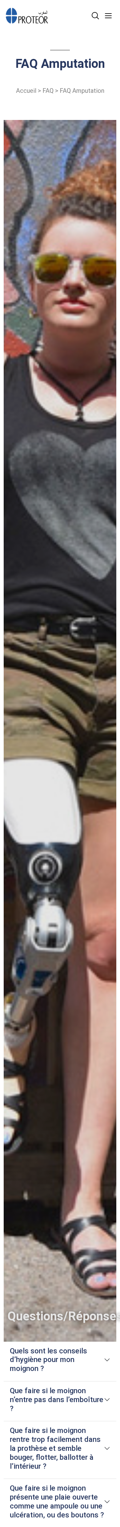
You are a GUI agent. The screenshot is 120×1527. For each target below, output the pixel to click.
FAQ (48, 90)
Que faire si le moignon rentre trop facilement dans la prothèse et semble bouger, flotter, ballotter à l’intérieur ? (55, 1448)
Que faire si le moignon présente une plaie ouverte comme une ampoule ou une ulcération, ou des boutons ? (57, 1501)
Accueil (26, 90)
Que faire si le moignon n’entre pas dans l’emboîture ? (56, 1399)
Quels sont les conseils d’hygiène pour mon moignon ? (48, 1360)
